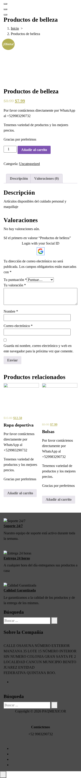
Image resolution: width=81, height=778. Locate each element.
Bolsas (48, 431)
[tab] (19, 178)
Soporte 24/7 (13, 526)
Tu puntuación (15, 280)
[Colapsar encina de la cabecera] (5, 14)
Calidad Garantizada (20, 590)
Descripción (19, 178)
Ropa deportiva (19, 424)
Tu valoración (15, 285)
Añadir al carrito (34, 150)
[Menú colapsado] (5, 4)
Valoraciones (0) (46, 178)
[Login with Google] (41, 251)
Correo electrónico (18, 326)
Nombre (11, 311)
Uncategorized (29, 164)
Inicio (15, 28)
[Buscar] (54, 620)
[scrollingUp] (3, 774)
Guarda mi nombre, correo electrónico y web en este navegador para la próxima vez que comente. (38, 348)
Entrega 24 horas (17, 558)
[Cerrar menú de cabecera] (5, 9)
